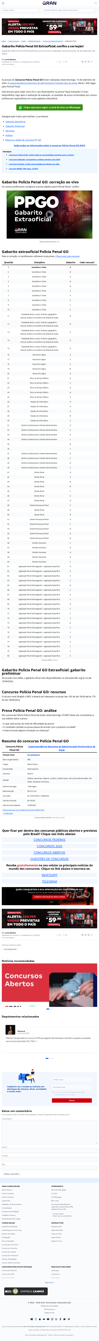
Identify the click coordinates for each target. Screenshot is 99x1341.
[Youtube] (48, 1319)
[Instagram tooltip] (52, 1319)
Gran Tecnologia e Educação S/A (34, 1326)
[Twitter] (64, 1319)
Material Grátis (57, 1230)
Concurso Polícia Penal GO (53, 41)
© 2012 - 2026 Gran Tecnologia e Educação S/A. (49, 1303)
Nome (5, 1147)
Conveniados (7, 1208)
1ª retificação (8, 813)
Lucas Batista (10, 59)
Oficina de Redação (9, 1259)
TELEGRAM (49, 881)
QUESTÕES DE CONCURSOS (49, 859)
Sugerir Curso (56, 1241)
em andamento (33, 755)
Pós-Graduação (8, 1241)
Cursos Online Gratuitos (11, 1263)
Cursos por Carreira (9, 1248)
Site (3, 1164)
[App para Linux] (36, 1319)
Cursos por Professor (10, 1255)
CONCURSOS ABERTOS (49, 852)
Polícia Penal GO (34, 41)
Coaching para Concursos (11, 1230)
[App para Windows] (31, 1319)
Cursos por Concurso (10, 1245)
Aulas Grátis (56, 1237)
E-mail (5, 1156)
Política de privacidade (49, 1306)
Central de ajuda (59, 1190)
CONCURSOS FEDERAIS (49, 840)
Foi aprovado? (62, 1215)
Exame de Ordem (8, 1234)
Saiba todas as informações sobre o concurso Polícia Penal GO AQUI (49, 145)
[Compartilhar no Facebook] (82, 62)
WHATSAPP (49, 875)
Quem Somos (7, 1190)
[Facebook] (60, 1319)
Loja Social (6, 1201)
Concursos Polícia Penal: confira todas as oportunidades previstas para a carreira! (41, 155)
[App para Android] (44, 1319)
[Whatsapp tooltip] (56, 1319)
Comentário (7, 1119)
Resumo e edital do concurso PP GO (23, 139)
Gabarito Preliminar (15, 126)
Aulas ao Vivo (56, 1234)
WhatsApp (57, 1197)
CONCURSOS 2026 (49, 846)
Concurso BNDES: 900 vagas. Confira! (23, 169)
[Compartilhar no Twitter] (85, 62)
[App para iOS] (40, 1319)
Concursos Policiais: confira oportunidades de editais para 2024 (34, 164)
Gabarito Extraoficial (15, 121)
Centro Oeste (13, 41)
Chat (55, 1193)
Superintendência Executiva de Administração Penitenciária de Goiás (43, 83)
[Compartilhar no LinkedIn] (88, 62)
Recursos (9, 130)
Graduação (6, 1237)
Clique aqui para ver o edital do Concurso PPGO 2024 (23, 810)
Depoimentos (56, 1226)
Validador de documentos (12, 1204)
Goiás (23, 41)
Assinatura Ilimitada (9, 1226)
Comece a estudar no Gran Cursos (49, 897)
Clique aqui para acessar (67, 256)
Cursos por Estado (9, 1252)
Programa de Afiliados (10, 1212)
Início (4, 41)
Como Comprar (8, 1197)
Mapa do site (49, 1313)
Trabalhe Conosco (9, 1215)
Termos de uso (49, 1309)
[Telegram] (68, 1319)
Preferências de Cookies (11, 1219)
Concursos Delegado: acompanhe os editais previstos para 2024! (34, 159)
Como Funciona (8, 1193)
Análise (9, 135)
